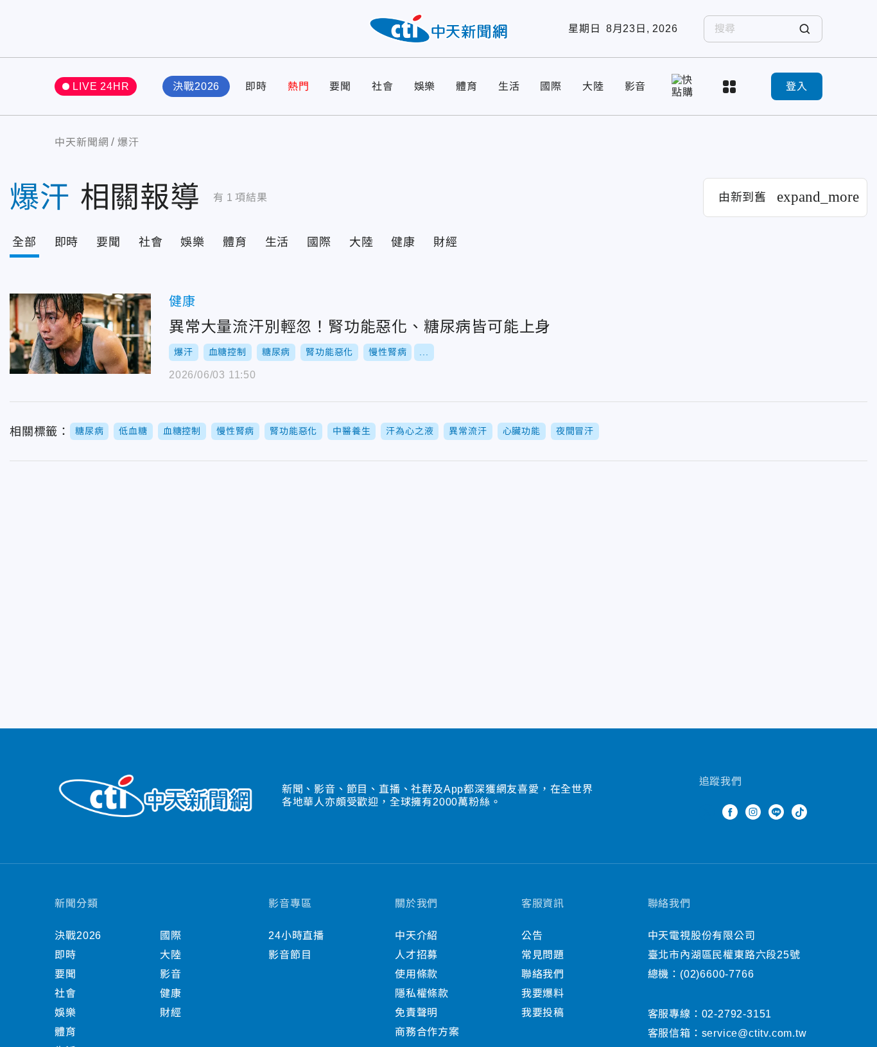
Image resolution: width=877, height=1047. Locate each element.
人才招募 (416, 954)
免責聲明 (416, 1012)
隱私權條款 (422, 993)
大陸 (593, 86)
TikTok (799, 812)
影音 (636, 86)
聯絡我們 (542, 974)
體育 (467, 86)
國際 (551, 86)
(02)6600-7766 (717, 974)
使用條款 (416, 974)
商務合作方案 (427, 1031)
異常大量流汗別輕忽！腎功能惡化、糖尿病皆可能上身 (80, 334)
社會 (383, 86)
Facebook (730, 812)
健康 (403, 242)
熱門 (298, 86)
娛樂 (425, 86)
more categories (730, 86)
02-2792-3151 (737, 1013)
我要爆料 (542, 993)
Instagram (753, 812)
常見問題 (542, 954)
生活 (509, 86)
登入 (797, 86)
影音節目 (289, 954)
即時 (256, 86)
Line (776, 812)
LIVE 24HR (101, 86)
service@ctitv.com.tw (754, 1033)
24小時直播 (296, 935)
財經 (445, 242)
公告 (532, 935)
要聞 (340, 86)
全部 (24, 242)
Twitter (707, 812)
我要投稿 (542, 1012)
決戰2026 (196, 86)
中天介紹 (416, 935)
